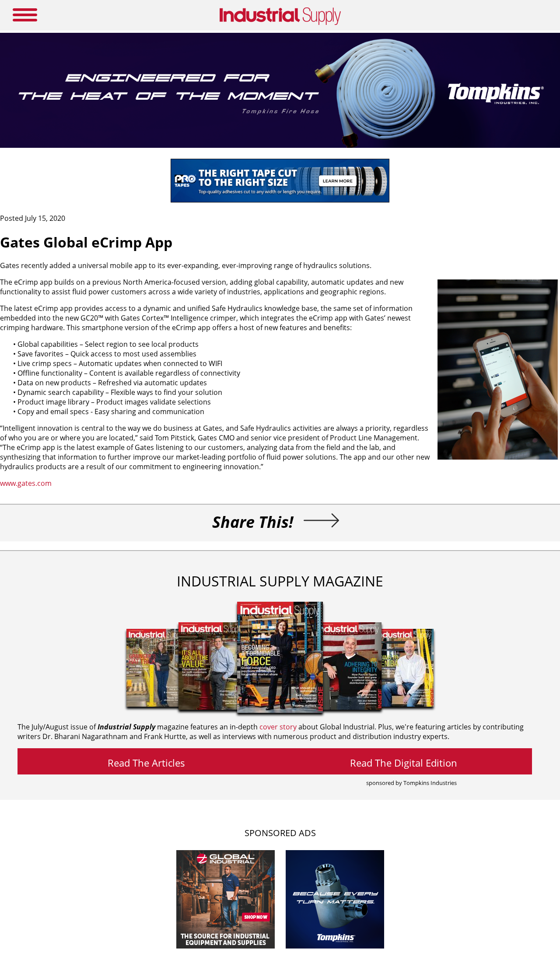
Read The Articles (146, 762)
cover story (278, 727)
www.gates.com (26, 483)
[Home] (280, 23)
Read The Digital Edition (403, 762)
